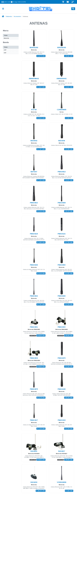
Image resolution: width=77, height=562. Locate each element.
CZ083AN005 (61, 109)
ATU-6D (34, 109)
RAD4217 (61, 451)
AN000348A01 (34, 78)
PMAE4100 (61, 389)
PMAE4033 (61, 327)
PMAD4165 (34, 265)
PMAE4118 (61, 420)
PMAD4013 (34, 203)
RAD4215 (34, 451)
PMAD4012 (62, 172)
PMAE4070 (61, 358)
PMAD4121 (62, 234)
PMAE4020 (61, 296)
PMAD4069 (62, 203)
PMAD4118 (34, 234)
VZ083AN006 (61, 482)
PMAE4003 (61, 265)
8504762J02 (34, 47)
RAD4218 (34, 482)
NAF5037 (34, 172)
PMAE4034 (34, 358)
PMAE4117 (34, 420)
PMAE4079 (34, 389)
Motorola (9, 16)
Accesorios (17, 16)
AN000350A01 (62, 78)
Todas (6, 35)
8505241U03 (61, 47)
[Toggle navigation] (3, 8)
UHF (5, 50)
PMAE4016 (34, 296)
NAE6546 (61, 140)
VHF (5, 53)
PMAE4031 (34, 327)
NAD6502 (34, 140)
